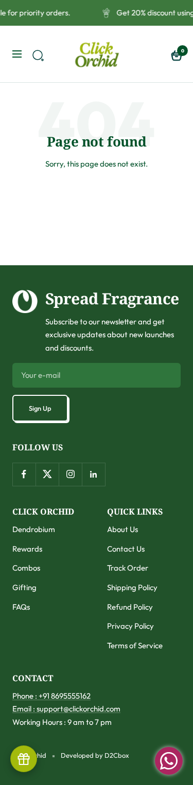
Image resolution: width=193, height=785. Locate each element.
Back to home (97, 200)
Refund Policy (130, 607)
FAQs (21, 607)
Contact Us (126, 549)
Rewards (27, 549)
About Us (122, 529)
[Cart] (175, 54)
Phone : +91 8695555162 (51, 696)
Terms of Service (135, 645)
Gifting (24, 587)
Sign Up (40, 408)
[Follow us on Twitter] (47, 474)
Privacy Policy (130, 626)
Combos (26, 568)
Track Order (127, 568)
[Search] (36, 54)
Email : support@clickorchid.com (66, 709)
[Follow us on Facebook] (24, 474)
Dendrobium (33, 529)
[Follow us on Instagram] (70, 474)
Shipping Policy (132, 587)
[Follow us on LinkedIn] (93, 474)
